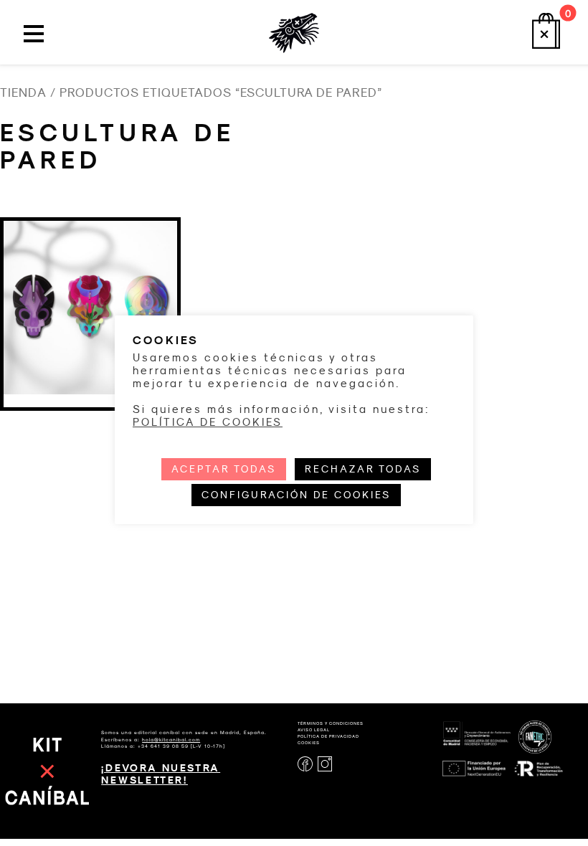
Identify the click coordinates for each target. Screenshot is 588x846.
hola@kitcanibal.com (171, 739)
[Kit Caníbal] (294, 29)
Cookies (309, 743)
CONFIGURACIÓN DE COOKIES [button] (296, 494)
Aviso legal (314, 730)
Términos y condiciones (331, 723)
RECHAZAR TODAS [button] (363, 469)
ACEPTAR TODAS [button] (223, 469)
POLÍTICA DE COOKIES (208, 422)
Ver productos (90, 383)
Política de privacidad (328, 736)
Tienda (23, 93)
